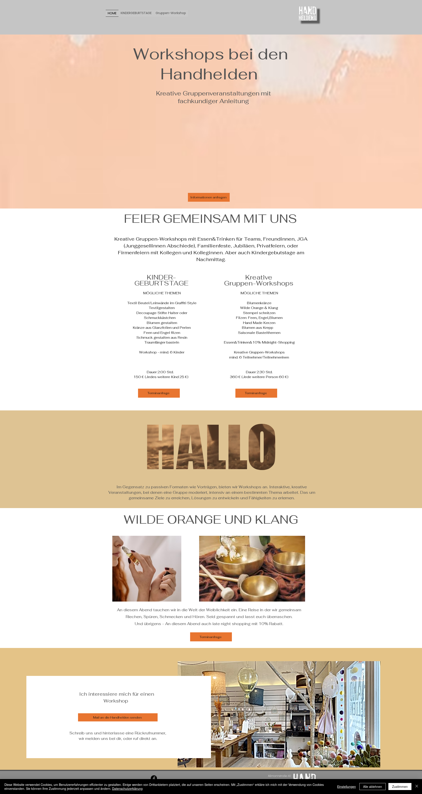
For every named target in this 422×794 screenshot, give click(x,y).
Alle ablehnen (372, 786)
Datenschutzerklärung (127, 788)
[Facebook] (154, 778)
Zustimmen (400, 786)
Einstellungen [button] (346, 786)
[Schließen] (416, 786)
